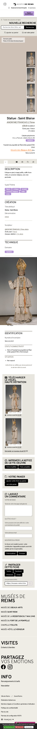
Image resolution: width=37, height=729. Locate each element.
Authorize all (10, 727)
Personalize (28, 727)
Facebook (18, 571)
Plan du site (4, 712)
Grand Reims (18, 696)
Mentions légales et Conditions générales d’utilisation (18, 704)
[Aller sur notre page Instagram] (10, 667)
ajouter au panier (12, 33)
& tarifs (10, 681)
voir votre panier (29, 33)
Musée (29, 13)
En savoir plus (31, 8)
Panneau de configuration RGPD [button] (11, 716)
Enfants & (8, 647)
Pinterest (9, 575)
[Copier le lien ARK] (29, 583)
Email (19, 575)
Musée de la (18, 616)
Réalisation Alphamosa (8, 700)
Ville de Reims (5, 696)
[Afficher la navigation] (5, 4)
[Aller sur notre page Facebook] (3, 667)
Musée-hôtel (12, 629)
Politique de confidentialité (9, 708)
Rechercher (30, 27)
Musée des (11, 607)
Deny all (20, 727)
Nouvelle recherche (22, 23)
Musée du (15, 621)
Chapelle (9, 625)
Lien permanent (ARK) (11, 579)
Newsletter (5, 686)
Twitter (8, 571)
